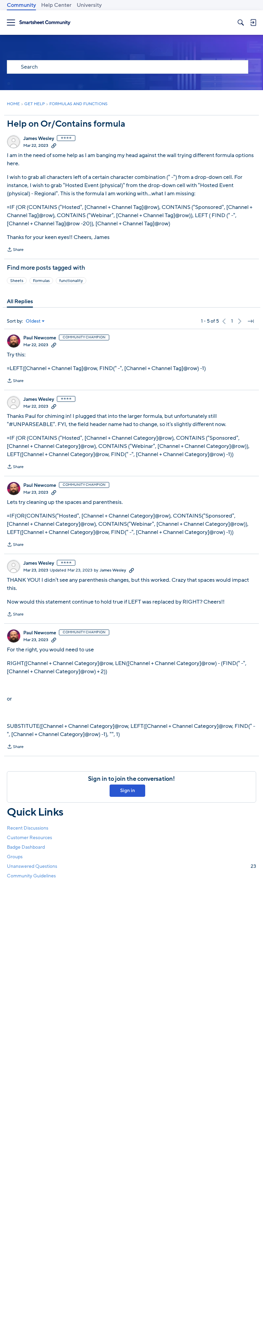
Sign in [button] (127, 790)
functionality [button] (71, 280)
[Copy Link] (54, 145)
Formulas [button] (41, 280)
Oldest (33, 321)
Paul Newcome (39, 338)
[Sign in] (253, 22)
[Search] (241, 22)
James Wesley (38, 139)
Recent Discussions (27, 828)
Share (15, 250)
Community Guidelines (31, 876)
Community (21, 5)
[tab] (20, 301)
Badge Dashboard (26, 847)
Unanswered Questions (131, 866)
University (89, 5)
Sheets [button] (16, 280)
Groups (15, 856)
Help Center (56, 5)
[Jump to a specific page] (250, 321)
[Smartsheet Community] (45, 22)
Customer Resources (29, 837)
